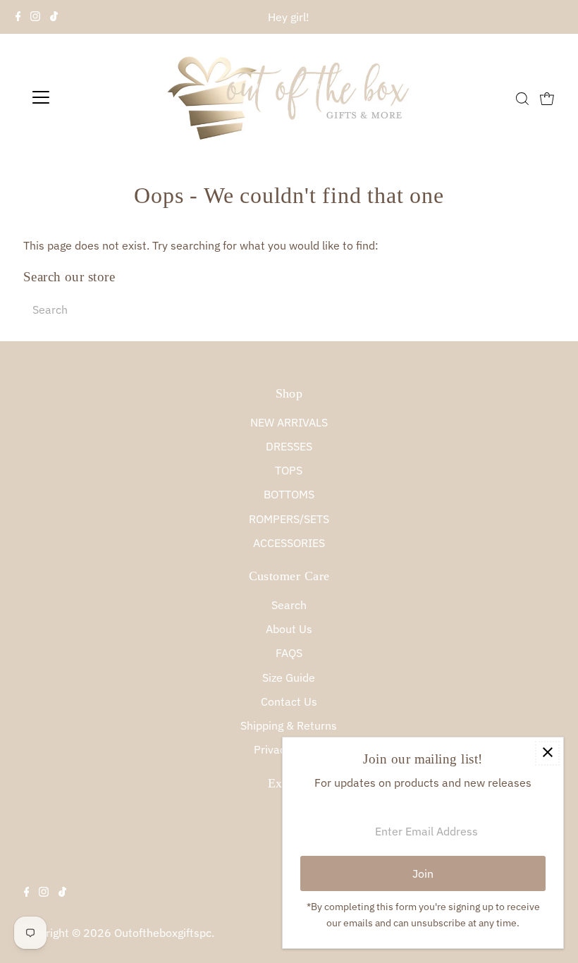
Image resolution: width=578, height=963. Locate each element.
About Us (289, 629)
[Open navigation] (86, 97)
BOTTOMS (289, 494)
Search (289, 605)
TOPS (288, 470)
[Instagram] (35, 17)
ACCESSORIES (289, 543)
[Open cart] (547, 97)
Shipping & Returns (288, 725)
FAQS (289, 653)
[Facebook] (18, 17)
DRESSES (289, 446)
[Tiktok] (54, 17)
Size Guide (288, 677)
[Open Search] (522, 98)
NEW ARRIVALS (289, 422)
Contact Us (289, 701)
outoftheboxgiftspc (162, 933)
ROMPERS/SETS (289, 519)
